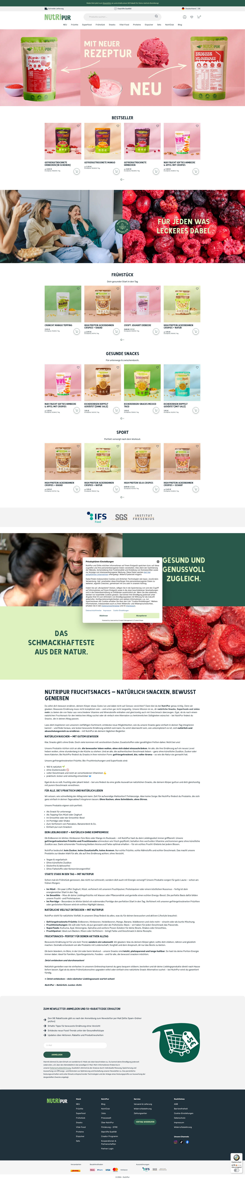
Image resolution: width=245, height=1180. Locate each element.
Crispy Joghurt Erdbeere (137, 325)
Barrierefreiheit (181, 1109)
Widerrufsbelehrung (143, 1109)
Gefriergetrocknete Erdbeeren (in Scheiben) (58, 164)
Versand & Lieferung (143, 1104)
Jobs (103, 1113)
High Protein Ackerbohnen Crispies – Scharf (178, 484)
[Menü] (240, 1154)
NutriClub (169, 25)
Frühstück (100, 25)
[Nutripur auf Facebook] (187, 1142)
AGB (176, 1104)
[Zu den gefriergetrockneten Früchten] (122, 67)
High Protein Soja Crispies (138, 482)
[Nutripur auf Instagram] (175, 1142)
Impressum (179, 1122)
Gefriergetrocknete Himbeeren (135, 164)
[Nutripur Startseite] (57, 1100)
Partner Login (107, 1148)
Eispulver (149, 25)
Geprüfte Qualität (109, 1132)
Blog (180, 25)
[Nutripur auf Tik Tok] (181, 1142)
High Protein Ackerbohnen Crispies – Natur (178, 326)
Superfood (87, 25)
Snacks (112, 25)
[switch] (236, 1170)
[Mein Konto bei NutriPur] (185, 17)
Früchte (74, 25)
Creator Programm (109, 1136)
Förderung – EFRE (109, 1127)
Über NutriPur (107, 1122)
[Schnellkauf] (77, 171)
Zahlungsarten (140, 1113)
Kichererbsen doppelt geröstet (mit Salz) (176, 405)
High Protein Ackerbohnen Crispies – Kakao (99, 326)
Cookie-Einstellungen (183, 1113)
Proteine (137, 25)
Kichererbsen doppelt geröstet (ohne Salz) (96, 405)
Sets (159, 25)
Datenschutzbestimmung (60, 1068)
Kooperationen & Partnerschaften (108, 1142)
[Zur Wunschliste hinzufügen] (78, 125)
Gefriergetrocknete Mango (99, 162)
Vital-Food (124, 25)
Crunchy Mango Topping (58, 325)
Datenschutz (179, 1118)
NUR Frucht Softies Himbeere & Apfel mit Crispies (179, 164)
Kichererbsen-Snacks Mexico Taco (140, 405)
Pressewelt (106, 1118)
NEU (65, 25)
